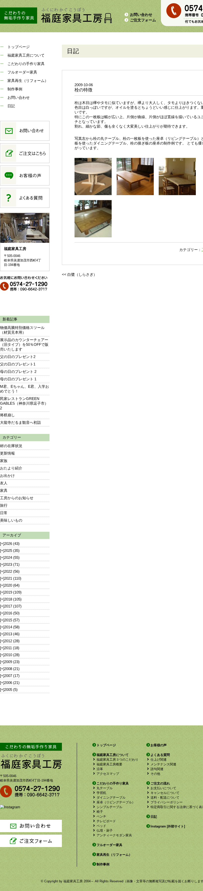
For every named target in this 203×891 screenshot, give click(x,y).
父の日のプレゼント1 (17, 364)
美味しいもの (11, 520)
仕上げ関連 (159, 759)
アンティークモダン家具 (114, 835)
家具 (3, 490)
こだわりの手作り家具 (26, 64)
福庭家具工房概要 (109, 764)
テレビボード (106, 821)
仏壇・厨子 (105, 830)
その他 (155, 774)
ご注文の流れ (160, 783)
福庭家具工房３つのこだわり (117, 759)
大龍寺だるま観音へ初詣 (20, 422)
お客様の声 (159, 745)
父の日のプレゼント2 (17, 357)
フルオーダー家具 (22, 72)
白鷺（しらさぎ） (82, 274)
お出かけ (7, 475)
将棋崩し (7, 415)
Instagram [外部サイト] (168, 826)
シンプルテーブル (109, 807)
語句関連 (157, 769)
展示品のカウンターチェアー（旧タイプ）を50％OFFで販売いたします (24, 344)
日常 (3, 513)
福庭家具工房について (26, 55)
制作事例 (14, 89)
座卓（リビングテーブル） (116, 802)
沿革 (100, 769)
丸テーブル (105, 788)
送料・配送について (165, 797)
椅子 (100, 812)
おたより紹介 (11, 468)
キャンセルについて (165, 793)
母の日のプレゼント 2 (18, 371)
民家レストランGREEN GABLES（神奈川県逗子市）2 (24, 403)
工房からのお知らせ (16, 498)
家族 (3, 461)
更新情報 (7, 453)
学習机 (101, 793)
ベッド (101, 826)
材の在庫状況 (11, 446)
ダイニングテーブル (111, 797)
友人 (3, 483)
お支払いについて (163, 788)
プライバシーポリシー (167, 802)
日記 (11, 106)
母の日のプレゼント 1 (18, 379)
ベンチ (101, 816)
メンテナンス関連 (163, 764)
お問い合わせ (141, 14)
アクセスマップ (108, 774)
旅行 (3, 505)
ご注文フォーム (143, 20)
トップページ (18, 47)
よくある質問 (160, 755)
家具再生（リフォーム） (27, 80)
